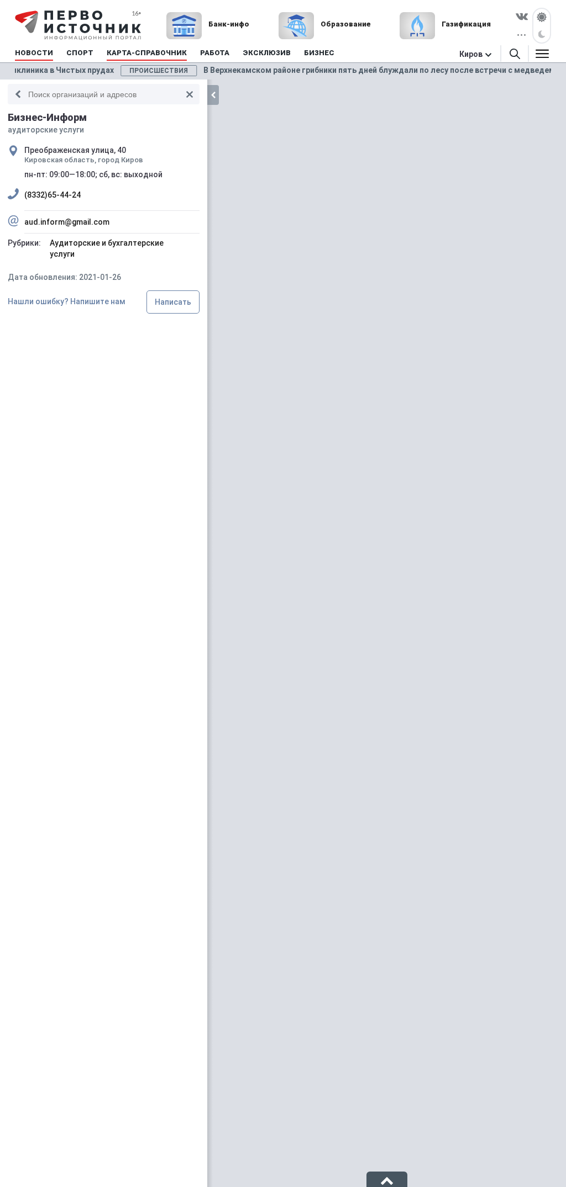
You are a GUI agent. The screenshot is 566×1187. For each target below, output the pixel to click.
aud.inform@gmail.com (66, 222)
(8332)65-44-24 (52, 194)
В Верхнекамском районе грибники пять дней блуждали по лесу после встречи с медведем (325, 70)
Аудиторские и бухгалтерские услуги (107, 248)
